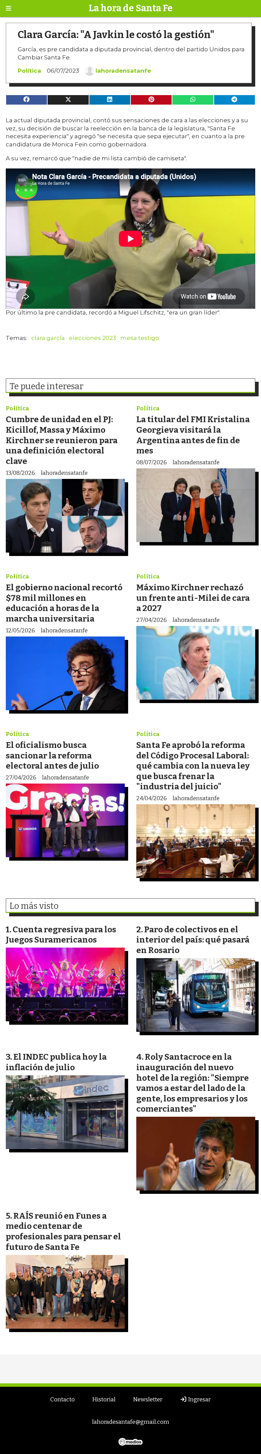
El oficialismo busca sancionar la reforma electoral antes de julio (52, 755)
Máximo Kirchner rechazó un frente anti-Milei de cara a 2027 (193, 597)
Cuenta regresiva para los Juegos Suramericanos (61, 935)
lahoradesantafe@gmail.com (130, 1421)
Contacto (62, 1399)
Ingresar (199, 1399)
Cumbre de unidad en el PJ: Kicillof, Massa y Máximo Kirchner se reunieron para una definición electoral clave (62, 440)
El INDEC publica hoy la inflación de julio (56, 1062)
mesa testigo (139, 338)
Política (29, 70)
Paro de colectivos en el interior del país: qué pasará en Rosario (192, 940)
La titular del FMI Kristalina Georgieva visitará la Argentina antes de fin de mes (193, 434)
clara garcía (48, 338)
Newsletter (147, 1399)
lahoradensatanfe (123, 70)
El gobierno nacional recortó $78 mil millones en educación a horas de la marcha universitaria (64, 603)
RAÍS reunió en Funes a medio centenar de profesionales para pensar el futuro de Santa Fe (63, 1231)
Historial (104, 1399)
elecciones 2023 (92, 338)
